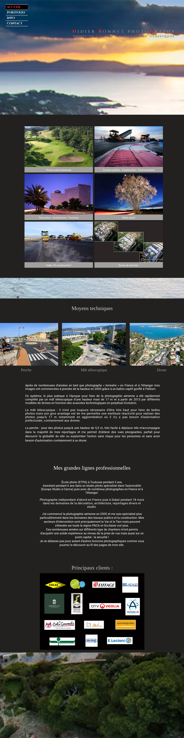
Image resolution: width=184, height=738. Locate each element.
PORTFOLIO (16, 12)
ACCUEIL (14, 7)
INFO (11, 18)
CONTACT (14, 23)
